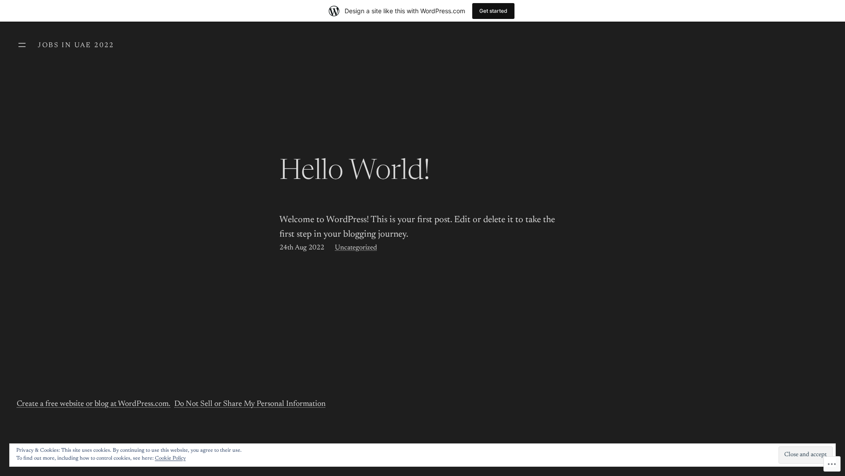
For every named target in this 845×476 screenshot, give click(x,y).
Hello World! (354, 172)
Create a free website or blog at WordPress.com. (93, 404)
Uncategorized (356, 247)
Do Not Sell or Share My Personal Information (250, 404)
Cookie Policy (170, 458)
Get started (493, 10)
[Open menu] (22, 45)
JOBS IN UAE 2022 (76, 45)
